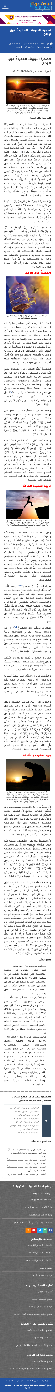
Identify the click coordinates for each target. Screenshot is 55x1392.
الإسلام (34, 1115)
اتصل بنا (9, 1381)
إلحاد (36, 1112)
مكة (20, 1133)
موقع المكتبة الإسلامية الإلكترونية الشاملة (31, 1369)
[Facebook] (50, 1230)
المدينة (19, 1122)
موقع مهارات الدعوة (42, 1361)
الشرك (26, 1119)
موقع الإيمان (46, 1268)
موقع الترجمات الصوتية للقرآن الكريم (34, 1345)
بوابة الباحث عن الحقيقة (41, 1215)
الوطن (13, 1126)
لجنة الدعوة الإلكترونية (42, 1200)
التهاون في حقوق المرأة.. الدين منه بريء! (26, 1174)
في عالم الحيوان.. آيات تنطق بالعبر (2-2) (27, 1150)
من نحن (20, 1381)
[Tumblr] (45, 1230)
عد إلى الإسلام (32, 1381)
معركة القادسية (30, 1133)
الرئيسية (45, 1381)
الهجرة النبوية (24, 1126)
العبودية (17, 1119)
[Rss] (28, 1230)
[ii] (11, 392)
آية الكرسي (33, 1108)
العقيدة (34, 1122)
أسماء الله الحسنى (18, 1108)
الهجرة (35, 1126)
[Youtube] (34, 1230)
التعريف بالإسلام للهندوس (39, 1261)
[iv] (15, 627)
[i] (21, 152)
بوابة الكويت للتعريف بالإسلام (38, 1207)
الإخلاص (17, 1112)
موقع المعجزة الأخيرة (42, 1276)
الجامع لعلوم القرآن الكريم (40, 1330)
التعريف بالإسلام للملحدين (40, 1253)
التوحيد (18, 1115)
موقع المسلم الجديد (42, 1299)
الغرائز (27, 1122)
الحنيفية (34, 1119)
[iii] (20, 586)
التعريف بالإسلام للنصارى (40, 1245)
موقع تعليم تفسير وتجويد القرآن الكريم (33, 1314)
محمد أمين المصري (29, 1129)
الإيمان (26, 1115)
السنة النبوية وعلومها (42, 1338)
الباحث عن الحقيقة (13, 1385)
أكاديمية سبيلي (45, 1292)
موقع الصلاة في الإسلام (41, 1307)
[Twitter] (40, 1230)
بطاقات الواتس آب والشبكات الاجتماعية (33, 1223)
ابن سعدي (27, 1112)
